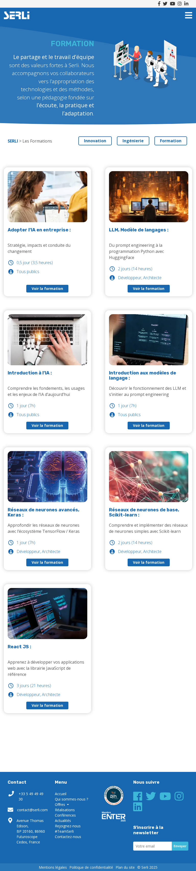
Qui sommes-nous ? (71, 799)
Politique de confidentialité (91, 867)
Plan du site (125, 867)
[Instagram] (180, 4)
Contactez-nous (68, 836)
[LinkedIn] (186, 4)
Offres (60, 804)
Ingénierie (133, 141)
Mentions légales (53, 867)
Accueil (60, 793)
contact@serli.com (32, 809)
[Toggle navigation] (188, 15)
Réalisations (65, 809)
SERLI (16, 15)
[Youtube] (172, 4)
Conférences (65, 815)
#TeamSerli (64, 831)
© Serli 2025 (147, 867)
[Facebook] (159, 4)
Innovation (95, 141)
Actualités (63, 820)
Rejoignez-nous (68, 825)
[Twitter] (165, 4)
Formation (170, 141)
